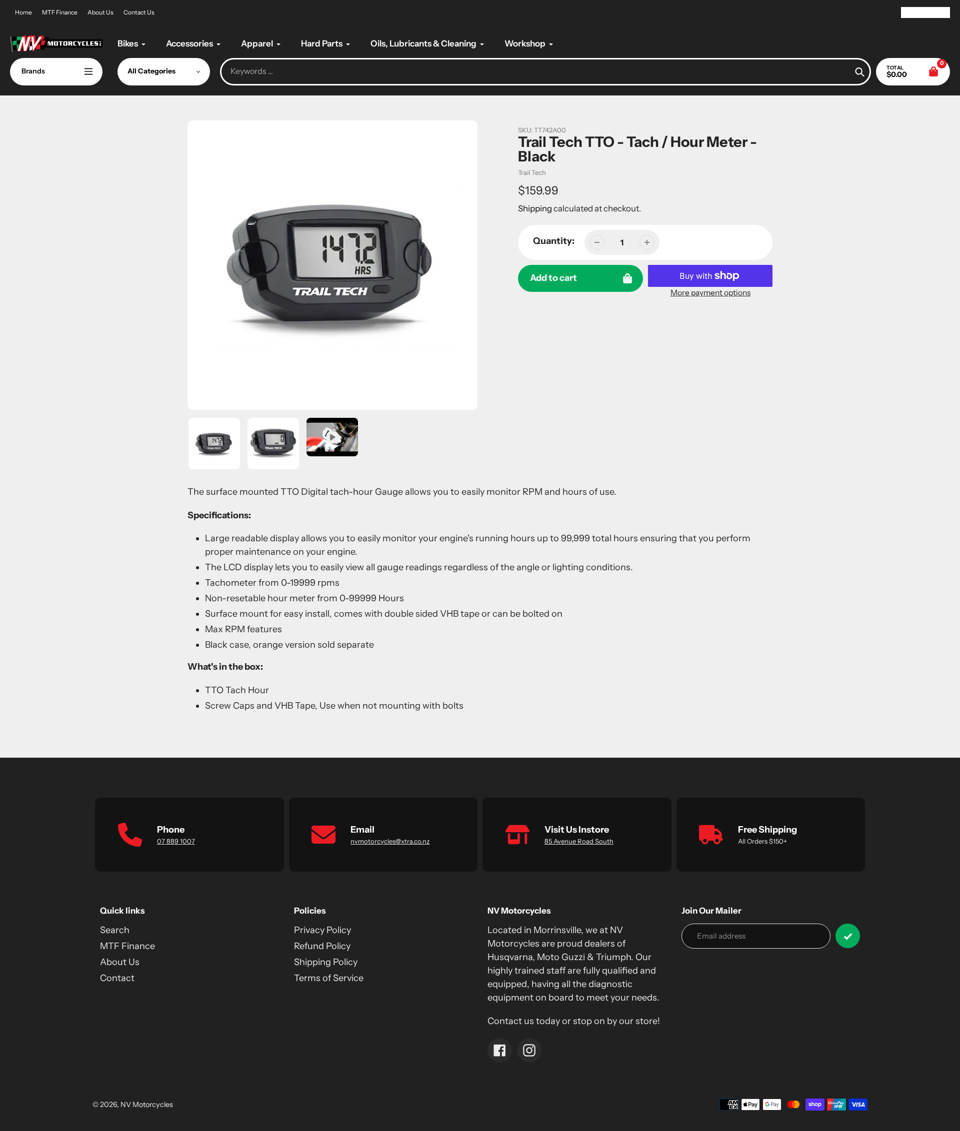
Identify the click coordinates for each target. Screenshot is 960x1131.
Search (115, 930)
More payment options (710, 292)
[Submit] (848, 936)
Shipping (535, 208)
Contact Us (139, 12)
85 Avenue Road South (579, 841)
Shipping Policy (326, 962)
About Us (101, 12)
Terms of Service (329, 978)
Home (23, 12)
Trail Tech (532, 172)
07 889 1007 (176, 841)
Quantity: (553, 240)
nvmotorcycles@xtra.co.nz (390, 841)
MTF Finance (60, 12)
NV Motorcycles (146, 1104)
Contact (117, 978)
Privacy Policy (322, 930)
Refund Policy (322, 946)
